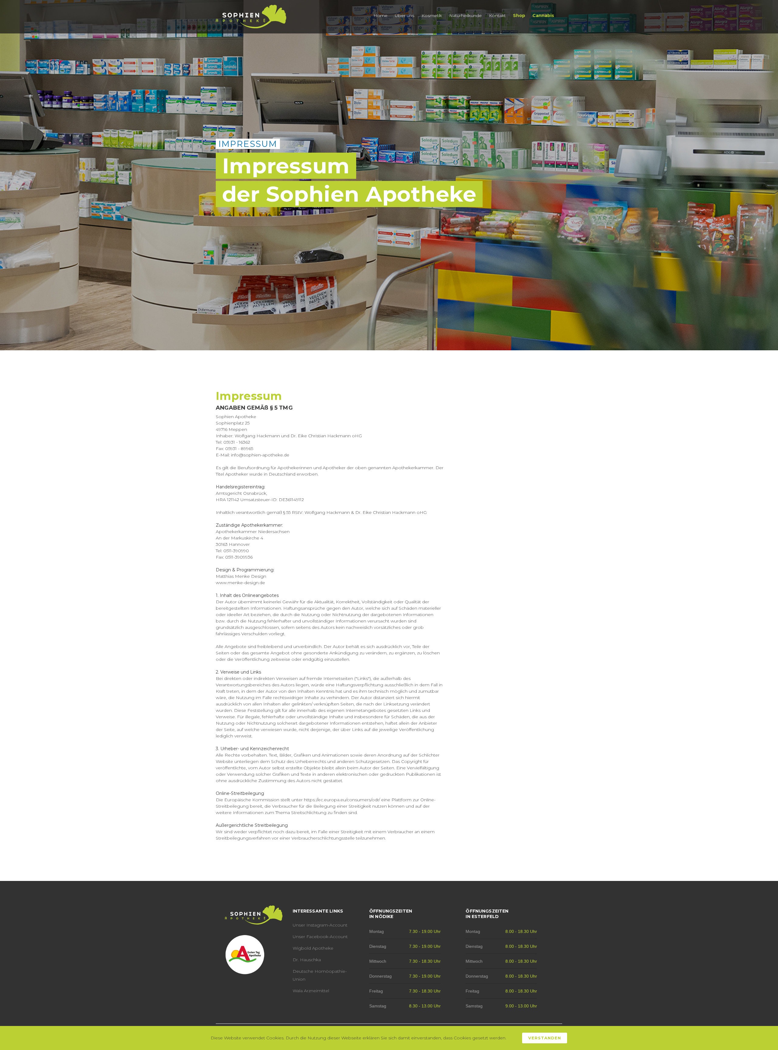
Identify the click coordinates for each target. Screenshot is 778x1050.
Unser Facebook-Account (320, 936)
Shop (519, 15)
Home (380, 15)
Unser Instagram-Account (320, 925)
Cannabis (543, 15)
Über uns (404, 15)
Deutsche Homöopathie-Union (320, 975)
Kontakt (497, 15)
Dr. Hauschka (307, 959)
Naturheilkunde (465, 15)
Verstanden (544, 1037)
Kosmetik (432, 15)
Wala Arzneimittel (311, 990)
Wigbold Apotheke (313, 948)
